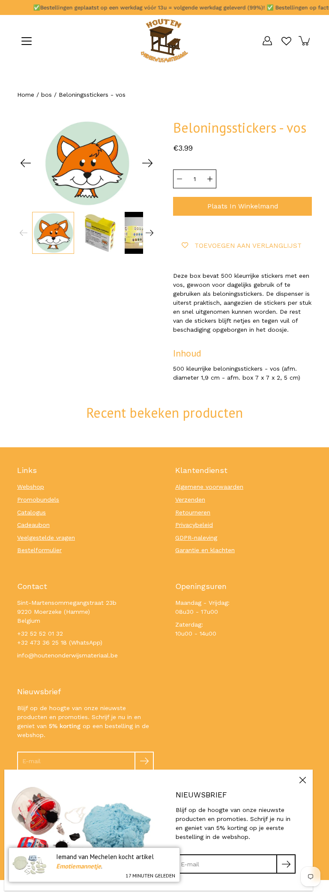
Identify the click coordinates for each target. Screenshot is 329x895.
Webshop (30, 486)
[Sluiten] (302, 780)
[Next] (147, 163)
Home (25, 94)
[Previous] (25, 163)
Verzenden (190, 499)
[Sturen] (144, 761)
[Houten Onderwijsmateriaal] (164, 40)
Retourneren (192, 512)
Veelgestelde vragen (46, 537)
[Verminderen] (179, 178)
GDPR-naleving (196, 537)
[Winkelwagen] (305, 41)
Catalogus (31, 512)
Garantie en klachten (205, 550)
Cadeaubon (33, 524)
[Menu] (26, 41)
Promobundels (38, 499)
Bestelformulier (39, 550)
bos (46, 94)
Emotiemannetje (78, 866)
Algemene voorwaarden (209, 486)
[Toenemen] (209, 178)
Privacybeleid (194, 524)
